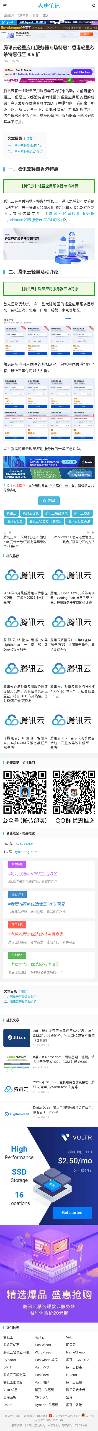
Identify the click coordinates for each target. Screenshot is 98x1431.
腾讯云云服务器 (14, 1375)
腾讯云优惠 (31, 513)
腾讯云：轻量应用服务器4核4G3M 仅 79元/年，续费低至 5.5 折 (72, 691)
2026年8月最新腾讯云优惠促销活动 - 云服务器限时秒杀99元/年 (25, 597)
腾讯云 (11, 513)
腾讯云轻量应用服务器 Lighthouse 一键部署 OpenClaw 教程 (25, 644)
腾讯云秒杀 (82, 513)
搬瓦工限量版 (13, 1382)
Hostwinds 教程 (46, 1360)
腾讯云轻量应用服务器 (45, 521)
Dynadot (9, 1360)
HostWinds (43, 1345)
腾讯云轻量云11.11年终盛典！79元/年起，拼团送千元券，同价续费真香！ (72, 644)
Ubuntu (8, 1405)
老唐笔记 (49, 5)
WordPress (43, 1352)
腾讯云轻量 (15, 521)
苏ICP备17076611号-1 (66, 1416)
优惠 (35, 15)
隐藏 (29, 138)
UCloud (71, 1375)
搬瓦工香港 (74, 1405)
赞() (49, 501)
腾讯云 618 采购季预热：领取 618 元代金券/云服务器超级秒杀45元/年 (24, 541)
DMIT (7, 1367)
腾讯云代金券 (75, 1390)
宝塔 (69, 1397)
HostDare (42, 1375)
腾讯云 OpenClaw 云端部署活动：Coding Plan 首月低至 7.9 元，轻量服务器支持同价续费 (72, 597)
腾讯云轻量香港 (79, 521)
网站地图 (42, 1416)
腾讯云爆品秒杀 (56, 513)
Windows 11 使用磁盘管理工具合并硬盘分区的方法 (74, 539)
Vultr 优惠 (10, 1390)
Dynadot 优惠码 (46, 1405)
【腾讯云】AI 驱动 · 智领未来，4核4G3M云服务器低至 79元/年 (25, 742)
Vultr (69, 1337)
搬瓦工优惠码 (44, 1390)
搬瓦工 (8, 1337)
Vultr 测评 (42, 1382)
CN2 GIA (41, 1397)
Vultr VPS (42, 1367)
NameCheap (75, 1352)
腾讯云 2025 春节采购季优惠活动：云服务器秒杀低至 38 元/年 (72, 742)
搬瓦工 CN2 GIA (77, 1360)
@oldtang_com (26, 852)
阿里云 (71, 1345)
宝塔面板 (9, 1397)
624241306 (24, 844)
